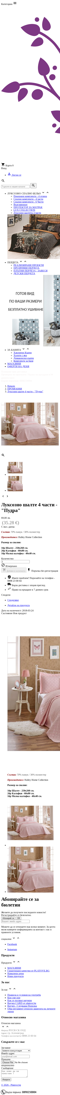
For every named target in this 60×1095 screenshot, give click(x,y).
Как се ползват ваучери (19, 1000)
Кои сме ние (13, 997)
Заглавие (5, 1047)
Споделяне (13, 600)
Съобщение (7, 1068)
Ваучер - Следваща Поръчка (22, 1006)
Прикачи (5, 1059)
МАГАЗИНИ (14, 968)
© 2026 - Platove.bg (11, 1085)
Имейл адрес (8, 1053)
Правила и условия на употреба (24, 995)
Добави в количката (13, 570)
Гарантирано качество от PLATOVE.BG (28, 970)
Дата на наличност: (11, 610)
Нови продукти (15, 976)
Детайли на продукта (18, 605)
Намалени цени (15, 973)
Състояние (7, 613)
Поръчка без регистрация (42, 571)
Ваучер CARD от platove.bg (21, 1003)
